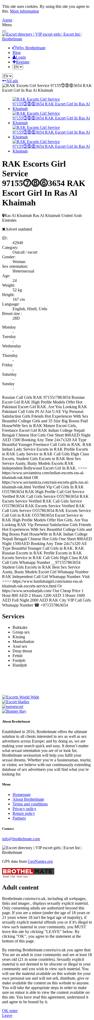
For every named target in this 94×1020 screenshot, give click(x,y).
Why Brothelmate (30, 48)
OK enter (9, 1010)
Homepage (22, 794)
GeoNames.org (40, 861)
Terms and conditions (30, 804)
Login (21, 57)
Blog (17, 52)
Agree (7, 20)
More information (24, 11)
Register (23, 62)
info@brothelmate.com (21, 839)
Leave (7, 1015)
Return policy (24, 813)
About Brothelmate (28, 799)
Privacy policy (24, 808)
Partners (19, 818)
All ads (12, 81)
